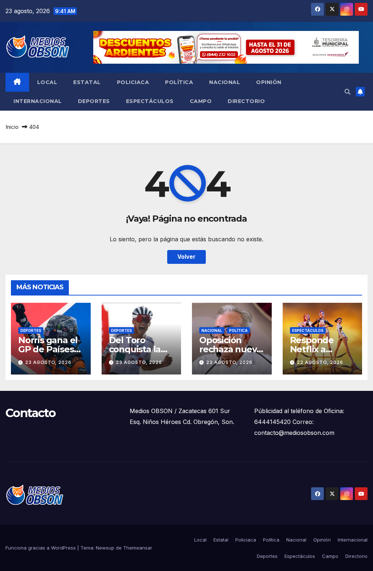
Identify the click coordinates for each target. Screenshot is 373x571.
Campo (201, 101)
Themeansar (137, 548)
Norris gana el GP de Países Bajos (48, 349)
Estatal (87, 82)
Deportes (94, 101)
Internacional (37, 101)
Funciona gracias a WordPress (41, 548)
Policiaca (133, 82)
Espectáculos (150, 101)
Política (179, 82)
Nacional (224, 82)
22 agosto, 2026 (320, 362)
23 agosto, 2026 (48, 362)
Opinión (269, 82)
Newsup (105, 548)
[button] (347, 91)
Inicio (12, 126)
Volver (186, 256)
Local (47, 82)
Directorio (246, 101)
